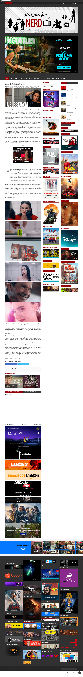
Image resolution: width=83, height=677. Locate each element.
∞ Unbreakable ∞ (68, 668)
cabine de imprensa (25, 86)
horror (14, 87)
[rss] (75, 3)
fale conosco (63, 78)
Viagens (43, 78)
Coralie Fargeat (33, 86)
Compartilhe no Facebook (12, 364)
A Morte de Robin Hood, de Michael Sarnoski (72, 109)
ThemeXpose (29, 668)
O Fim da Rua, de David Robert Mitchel (71, 102)
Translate (51, 86)
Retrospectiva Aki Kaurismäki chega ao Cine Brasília (71, 94)
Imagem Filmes (18, 87)
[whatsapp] (77, 3)
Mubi (21, 87)
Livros (34, 78)
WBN (75, 668)
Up (72, 668)
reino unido (24, 87)
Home (7, 78)
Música (38, 78)
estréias (26, 78)
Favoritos (48, 78)
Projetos (57, 78)
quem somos (16, 78)
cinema (30, 86)
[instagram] (64, 3)
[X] (68, 3)
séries (30, 78)
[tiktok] (70, 3)
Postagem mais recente (9, 424)
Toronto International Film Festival (32, 87)
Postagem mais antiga (37, 424)
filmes (21, 78)
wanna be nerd (16, 668)
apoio (53, 78)
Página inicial (23, 424)
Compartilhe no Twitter (24, 364)
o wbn (11, 78)
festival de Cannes (8, 87)
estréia (38, 86)
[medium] (73, 3)
